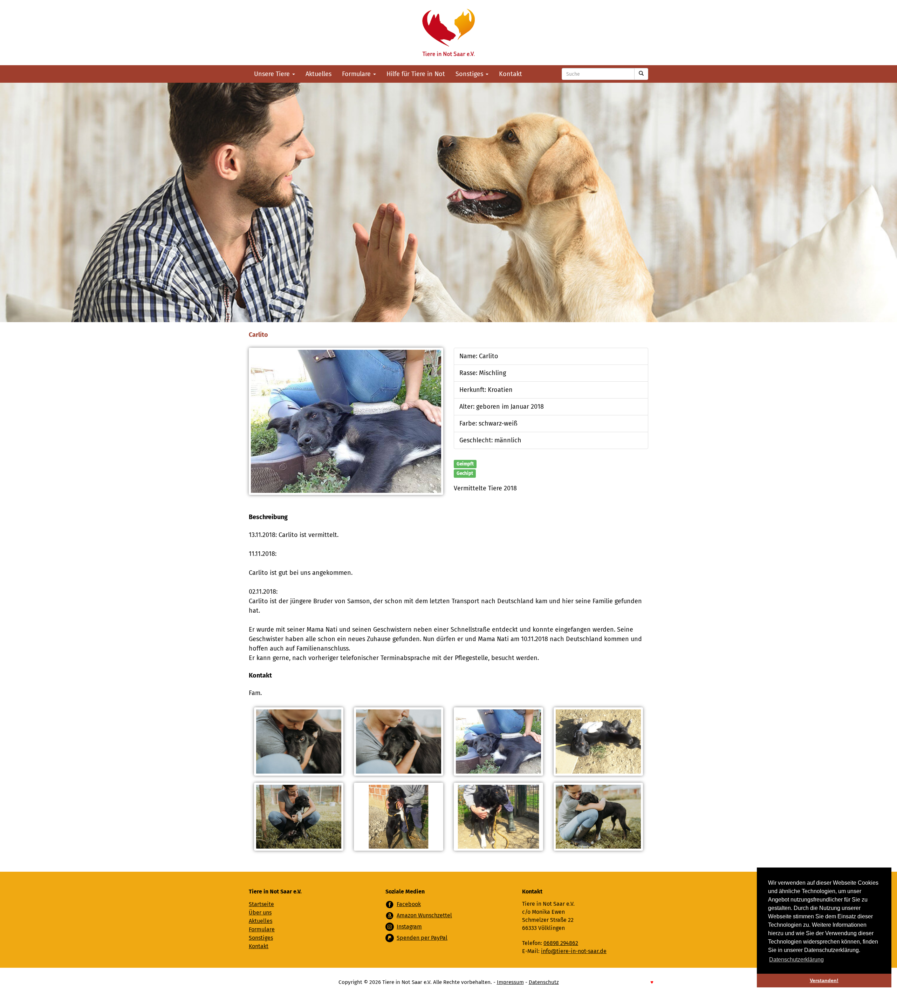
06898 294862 (560, 943)
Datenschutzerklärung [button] (796, 960)
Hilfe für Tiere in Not (415, 74)
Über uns (260, 912)
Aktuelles (318, 74)
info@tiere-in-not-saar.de (574, 951)
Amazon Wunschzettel (424, 915)
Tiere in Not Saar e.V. (448, 32)
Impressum (510, 982)
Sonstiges (470, 74)
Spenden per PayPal (422, 937)
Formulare (357, 74)
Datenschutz (544, 982)
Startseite (261, 904)
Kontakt (510, 74)
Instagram (409, 926)
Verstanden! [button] (824, 980)
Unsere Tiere (273, 74)
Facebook (409, 904)
